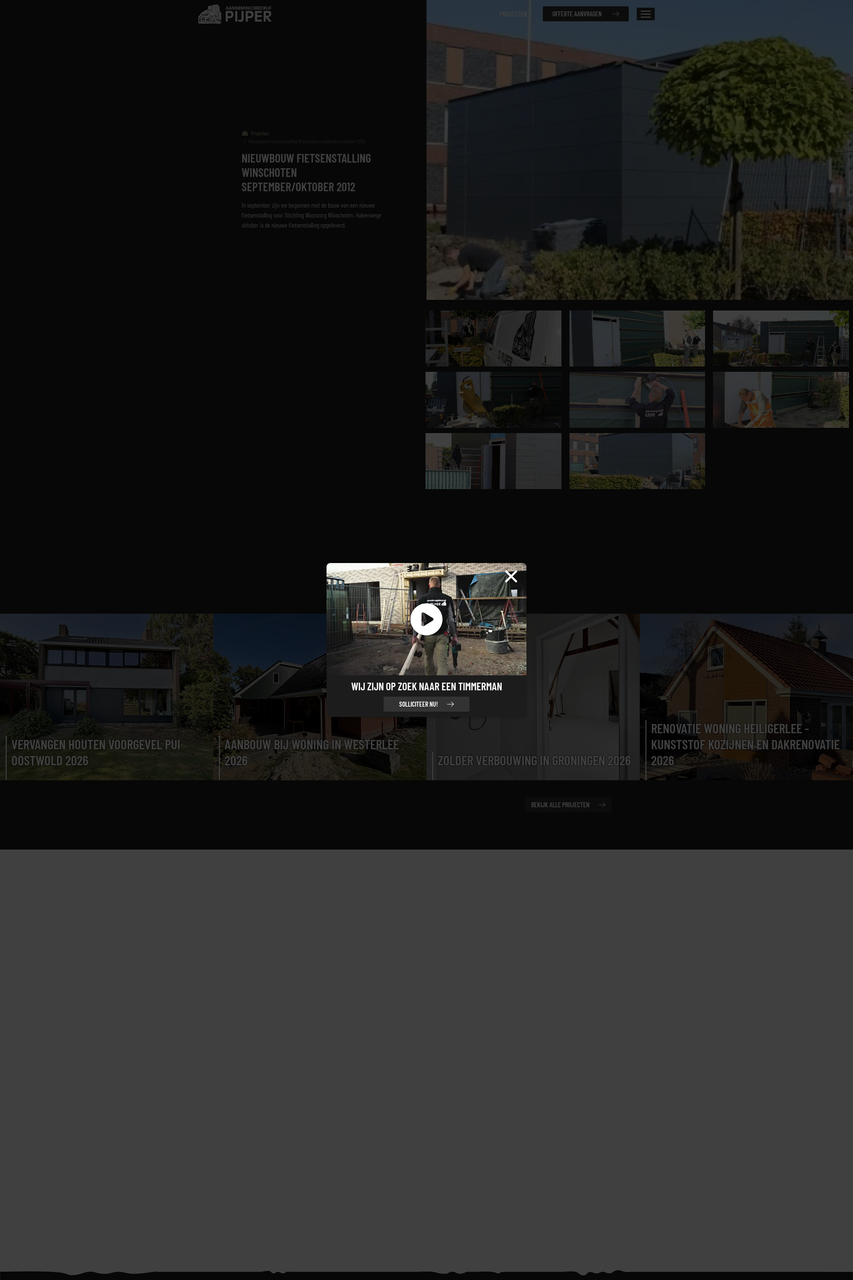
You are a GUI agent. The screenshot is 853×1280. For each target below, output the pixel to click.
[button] (426, 619)
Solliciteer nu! (418, 704)
